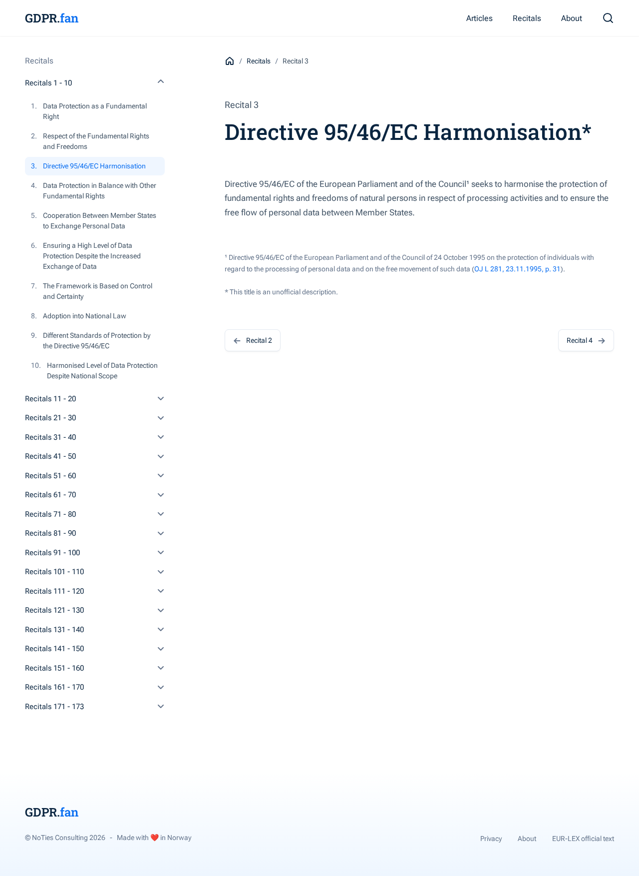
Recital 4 (580, 340)
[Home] (230, 61)
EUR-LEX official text (583, 839)
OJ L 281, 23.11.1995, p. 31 (517, 269)
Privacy (491, 839)
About (571, 18)
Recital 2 (259, 340)
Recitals (527, 18)
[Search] (608, 18)
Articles (479, 18)
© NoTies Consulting (65, 838)
